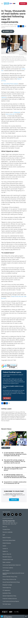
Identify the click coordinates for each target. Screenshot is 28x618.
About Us (5, 526)
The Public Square (7, 604)
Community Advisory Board (9, 540)
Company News (6, 529)
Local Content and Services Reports (11, 601)
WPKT (12, 522)
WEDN (7, 521)
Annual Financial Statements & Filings (11, 582)
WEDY (13, 521)
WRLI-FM (15, 522)
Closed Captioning (7, 587)
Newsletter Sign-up (7, 556)
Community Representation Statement (12, 565)
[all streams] (26, 616)
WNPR (9, 522)
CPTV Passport (6, 570)
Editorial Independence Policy (9, 595)
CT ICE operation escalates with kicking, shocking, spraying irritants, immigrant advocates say (15, 454)
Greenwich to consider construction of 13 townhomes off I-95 (15, 482)
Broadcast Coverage (7, 584)
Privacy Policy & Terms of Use (9, 579)
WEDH (4, 521)
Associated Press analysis (10, 83)
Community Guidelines (8, 567)
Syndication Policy (7, 593)
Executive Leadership (7, 532)
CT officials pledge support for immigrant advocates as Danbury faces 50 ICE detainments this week (15, 476)
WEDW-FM (5, 522)
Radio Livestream (7, 562)
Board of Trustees (7, 537)
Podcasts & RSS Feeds (8, 559)
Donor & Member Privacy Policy (10, 576)
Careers (4, 545)
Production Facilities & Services (10, 598)
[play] (2, 616)
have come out (10, 114)
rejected (3, 97)
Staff (4, 534)
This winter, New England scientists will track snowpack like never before (15, 469)
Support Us (5, 551)
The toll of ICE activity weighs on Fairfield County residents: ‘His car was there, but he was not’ (14, 461)
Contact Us (5, 548)
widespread (16, 112)
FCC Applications (6, 590)
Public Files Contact (6, 524)
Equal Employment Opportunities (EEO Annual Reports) (13, 574)
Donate (24, 3)
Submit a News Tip (7, 554)
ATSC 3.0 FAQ (13, 524)
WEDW (10, 521)
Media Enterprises (7, 543)
